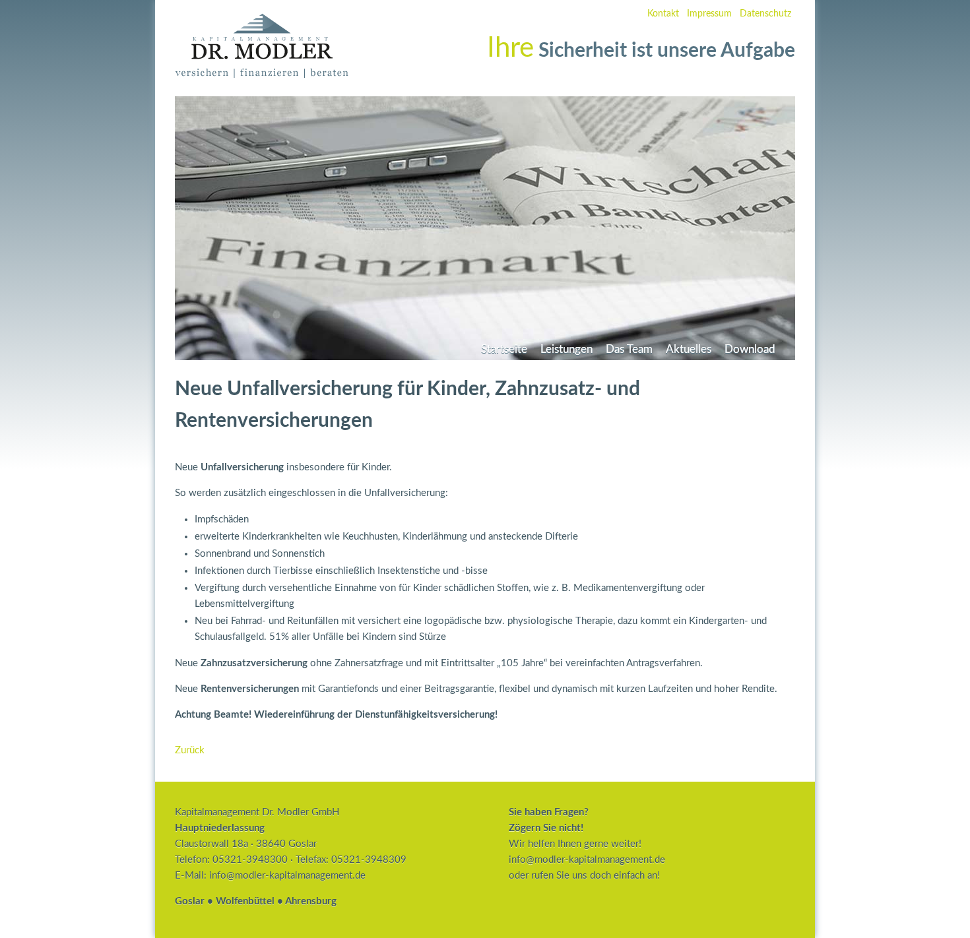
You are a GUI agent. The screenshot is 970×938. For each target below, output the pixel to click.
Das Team (629, 349)
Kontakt (663, 13)
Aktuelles (688, 349)
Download (750, 349)
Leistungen (566, 349)
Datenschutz (765, 13)
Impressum (709, 13)
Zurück (190, 750)
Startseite (504, 349)
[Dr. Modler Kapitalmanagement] (261, 75)
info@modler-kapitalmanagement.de (287, 876)
